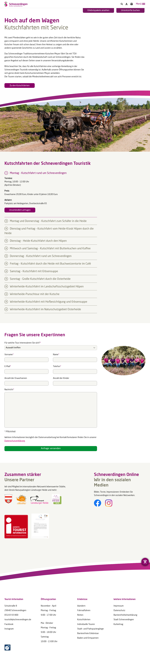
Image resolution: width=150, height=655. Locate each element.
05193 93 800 (11, 615)
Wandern (81, 606)
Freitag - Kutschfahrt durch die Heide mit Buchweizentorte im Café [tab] (50, 263)
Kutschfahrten (83, 620)
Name (56, 354)
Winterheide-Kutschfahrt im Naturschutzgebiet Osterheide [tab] (45, 309)
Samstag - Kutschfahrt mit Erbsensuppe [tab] (33, 271)
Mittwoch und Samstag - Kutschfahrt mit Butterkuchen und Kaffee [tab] (50, 248)
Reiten (80, 615)
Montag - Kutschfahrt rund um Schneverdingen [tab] (38, 173)
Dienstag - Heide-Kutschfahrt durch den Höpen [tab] (38, 241)
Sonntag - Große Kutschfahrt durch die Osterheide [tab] (40, 279)
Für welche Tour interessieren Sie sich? (22, 342)
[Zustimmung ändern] (7, 647)
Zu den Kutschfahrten (20, 86)
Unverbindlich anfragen (20, 210)
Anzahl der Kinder (61, 378)
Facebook (8, 624)
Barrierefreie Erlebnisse (88, 633)
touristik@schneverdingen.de (17, 620)
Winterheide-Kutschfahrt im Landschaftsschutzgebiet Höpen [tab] (46, 286)
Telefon (57, 365)
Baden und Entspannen (88, 638)
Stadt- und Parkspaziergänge (90, 629)
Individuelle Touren (86, 624)
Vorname (9, 354)
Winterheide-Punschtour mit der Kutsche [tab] (34, 294)
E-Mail (7, 365)
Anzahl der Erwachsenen (15, 378)
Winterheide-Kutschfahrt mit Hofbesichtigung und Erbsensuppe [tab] (48, 302)
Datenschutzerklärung (14, 441)
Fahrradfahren (83, 610)
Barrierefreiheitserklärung (125, 615)
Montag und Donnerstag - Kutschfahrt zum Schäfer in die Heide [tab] (48, 221)
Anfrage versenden (51, 448)
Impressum (119, 606)
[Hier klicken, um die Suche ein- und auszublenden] (122, 4)
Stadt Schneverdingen (124, 620)
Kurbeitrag (118, 624)
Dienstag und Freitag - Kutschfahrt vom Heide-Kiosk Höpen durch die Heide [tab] (49, 231)
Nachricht (9, 389)
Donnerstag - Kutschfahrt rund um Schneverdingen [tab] (40, 256)
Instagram (9, 629)
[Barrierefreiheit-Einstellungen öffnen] (145, 561)
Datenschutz (119, 610)
